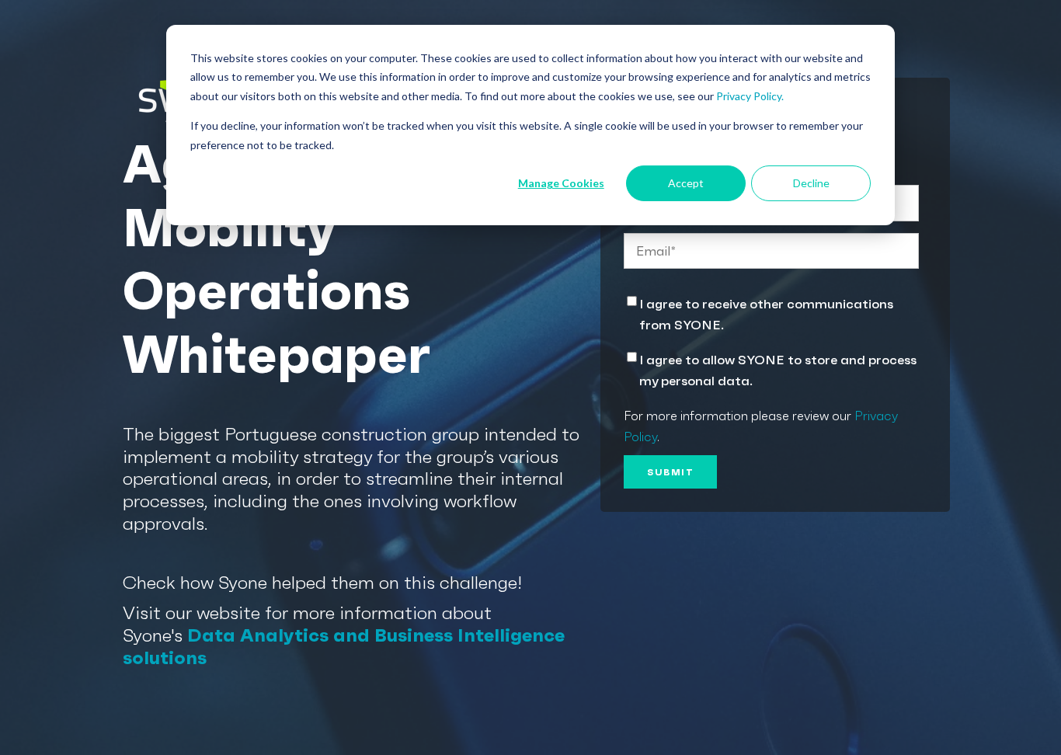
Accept (686, 183)
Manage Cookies (561, 183)
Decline (811, 183)
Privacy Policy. (750, 96)
